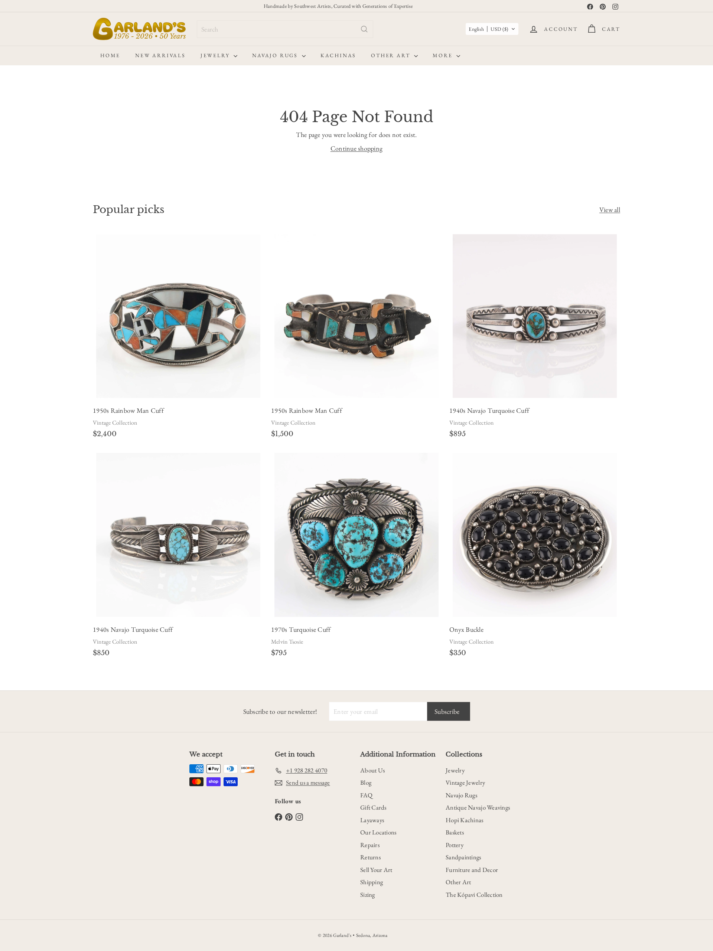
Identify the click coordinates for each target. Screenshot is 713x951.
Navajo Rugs (276, 55)
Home (110, 55)
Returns (370, 857)
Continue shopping (357, 148)
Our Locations (378, 832)
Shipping (371, 882)
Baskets (455, 832)
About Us (372, 770)
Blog (365, 782)
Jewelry (216, 55)
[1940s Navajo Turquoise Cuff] (534, 338)
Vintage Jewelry (465, 782)
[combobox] (285, 29)
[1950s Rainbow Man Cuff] (178, 338)
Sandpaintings (463, 857)
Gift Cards (373, 807)
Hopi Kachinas (465, 820)
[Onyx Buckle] (534, 557)
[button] (492, 29)
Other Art (391, 55)
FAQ (366, 795)
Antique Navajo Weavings (478, 807)
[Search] (364, 29)
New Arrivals (160, 55)
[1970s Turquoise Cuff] (356, 557)
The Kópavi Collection (474, 894)
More (444, 55)
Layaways (372, 820)
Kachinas (338, 55)
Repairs (370, 845)
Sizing (367, 894)
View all (609, 209)
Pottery (454, 845)
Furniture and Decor (472, 870)
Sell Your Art (376, 870)
